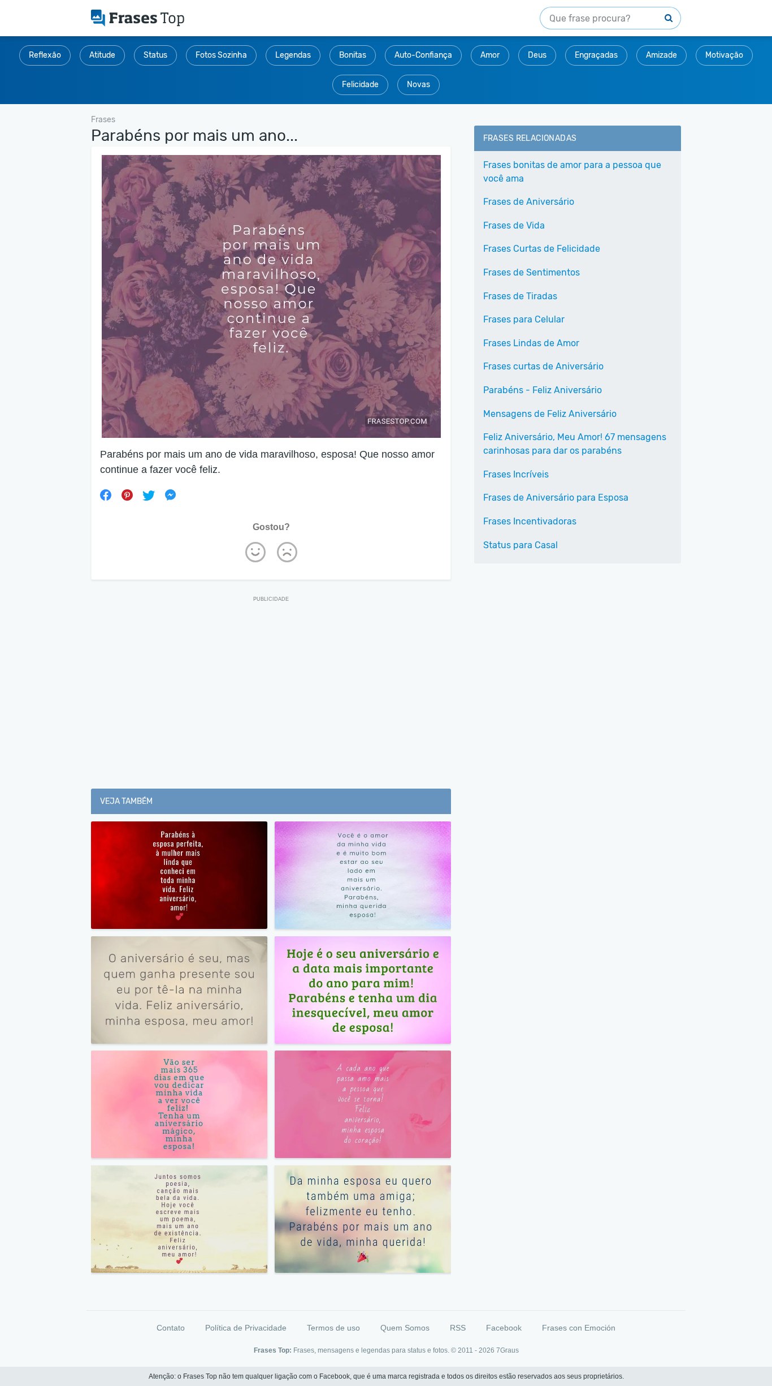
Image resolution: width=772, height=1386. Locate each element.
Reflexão (45, 55)
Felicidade (360, 84)
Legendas (293, 55)
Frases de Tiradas (520, 296)
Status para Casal (520, 545)
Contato (171, 1327)
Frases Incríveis (516, 474)
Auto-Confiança (423, 55)
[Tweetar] (148, 495)
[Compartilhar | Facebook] (105, 495)
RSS (458, 1327)
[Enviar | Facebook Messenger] (170, 495)
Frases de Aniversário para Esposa (555, 497)
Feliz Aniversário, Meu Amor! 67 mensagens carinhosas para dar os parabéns (574, 444)
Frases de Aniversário (528, 201)
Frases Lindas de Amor (531, 343)
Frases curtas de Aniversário (543, 366)
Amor (490, 55)
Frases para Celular (524, 319)
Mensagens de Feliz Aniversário (550, 413)
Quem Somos (405, 1327)
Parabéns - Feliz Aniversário (542, 390)
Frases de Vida (514, 225)
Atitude (102, 55)
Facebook (504, 1327)
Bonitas (352, 55)
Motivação (724, 55)
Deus (537, 55)
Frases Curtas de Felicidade (541, 248)
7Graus (507, 1350)
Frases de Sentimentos (531, 272)
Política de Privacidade (246, 1327)
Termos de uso (333, 1327)
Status (155, 55)
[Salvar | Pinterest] (127, 495)
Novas (418, 84)
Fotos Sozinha (221, 55)
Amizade (661, 55)
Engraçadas (596, 55)
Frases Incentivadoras (529, 521)
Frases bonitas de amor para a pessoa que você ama (572, 172)
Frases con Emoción (578, 1327)
